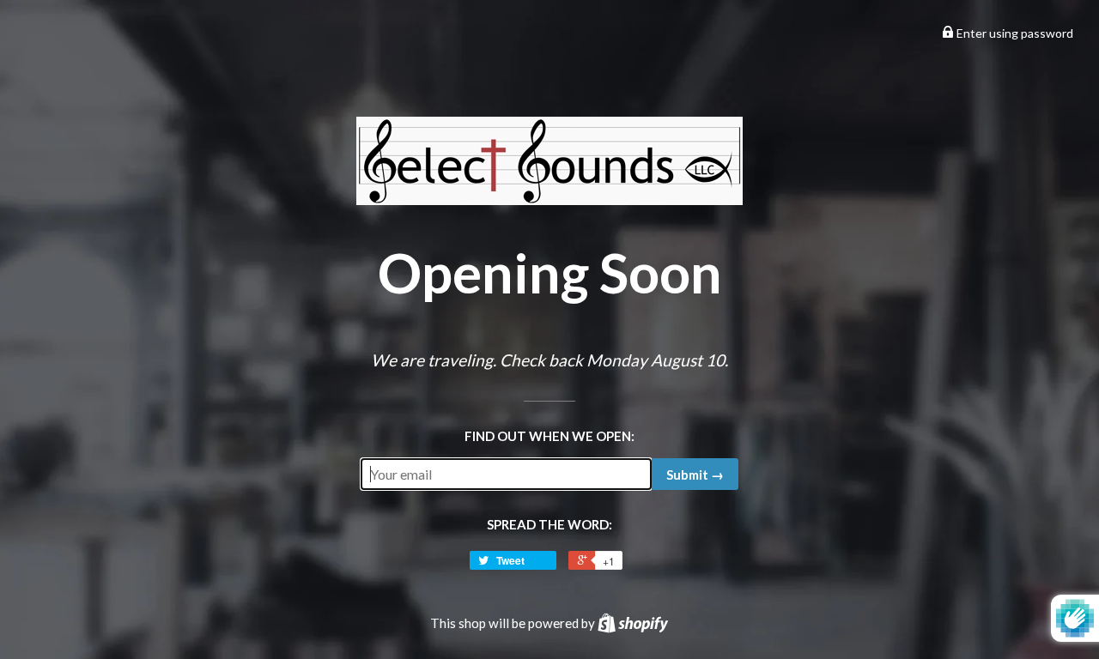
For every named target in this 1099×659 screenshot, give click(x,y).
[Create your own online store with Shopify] (633, 623)
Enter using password (1013, 33)
